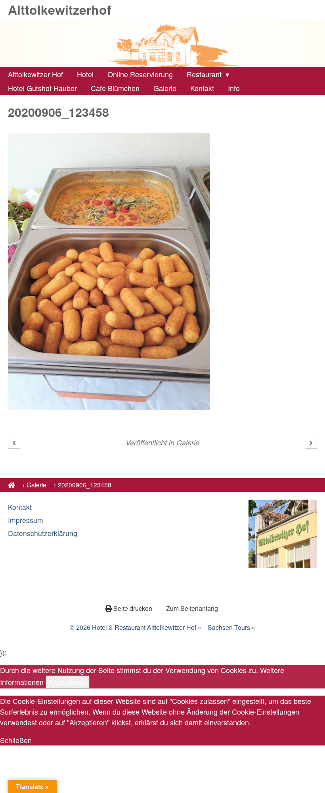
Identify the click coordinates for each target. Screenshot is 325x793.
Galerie (187, 442)
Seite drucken (133, 608)
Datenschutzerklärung (42, 533)
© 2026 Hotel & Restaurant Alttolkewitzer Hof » (135, 627)
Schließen (16, 740)
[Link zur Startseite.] (162, 43)
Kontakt (20, 507)
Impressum (25, 520)
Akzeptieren (67, 682)
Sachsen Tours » (231, 627)
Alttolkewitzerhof (59, 9)
